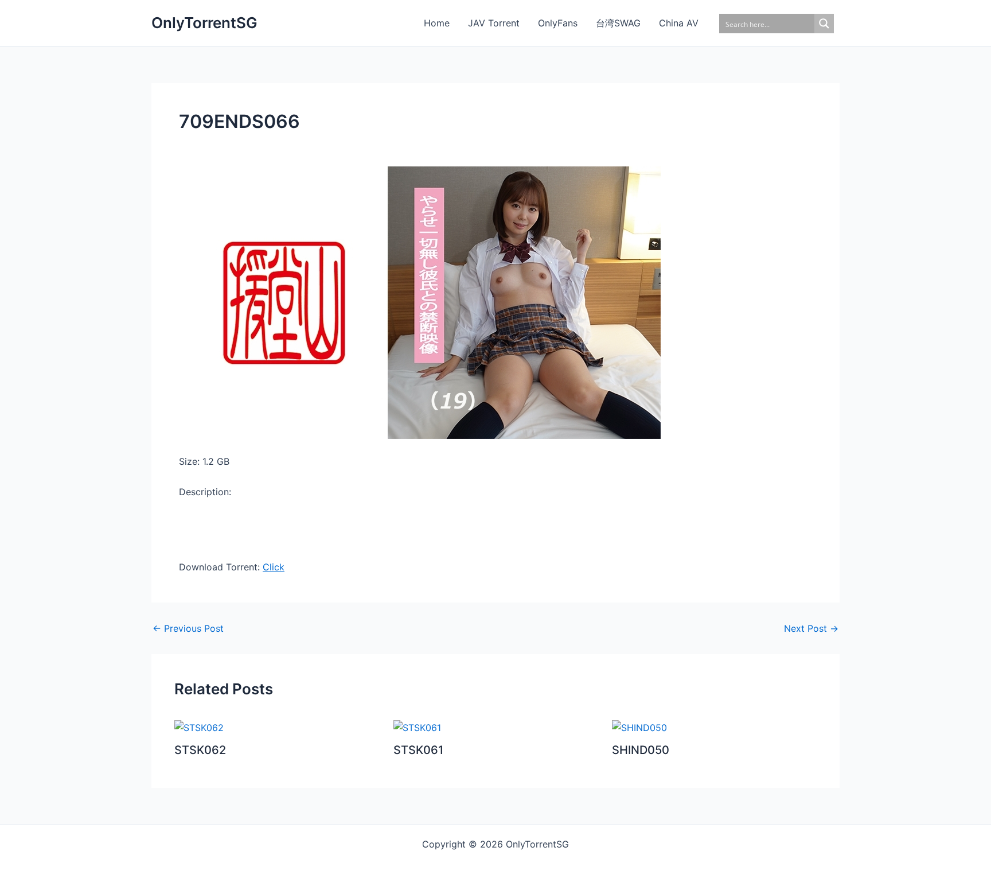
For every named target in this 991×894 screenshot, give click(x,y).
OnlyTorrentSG (204, 23)
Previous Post (188, 628)
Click (273, 567)
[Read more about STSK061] (417, 727)
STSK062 (200, 750)
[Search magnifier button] (824, 23)
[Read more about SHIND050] (639, 727)
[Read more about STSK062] (199, 727)
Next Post (811, 628)
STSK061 (418, 750)
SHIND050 (640, 750)
